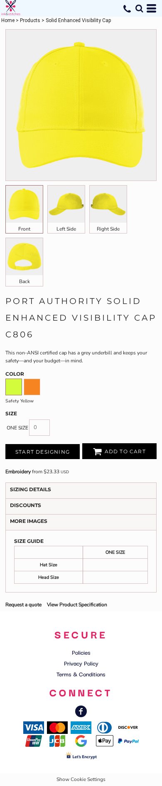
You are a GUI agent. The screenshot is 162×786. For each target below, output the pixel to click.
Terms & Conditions (81, 673)
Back (24, 281)
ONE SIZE (17, 427)
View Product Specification (77, 604)
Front (24, 229)
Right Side (108, 229)
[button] (139, 8)
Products (30, 20)
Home (8, 20)
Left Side (66, 229)
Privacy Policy (81, 663)
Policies (81, 652)
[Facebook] (81, 711)
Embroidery (18, 471)
